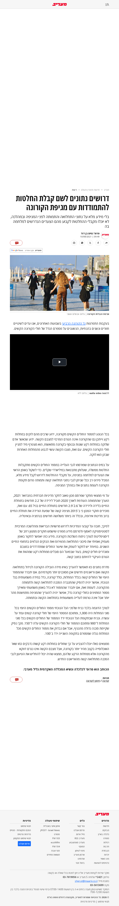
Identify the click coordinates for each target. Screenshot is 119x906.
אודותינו (81, 858)
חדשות (106, 826)
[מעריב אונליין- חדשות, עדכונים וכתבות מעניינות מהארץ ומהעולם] (59, 4)
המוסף (82, 846)
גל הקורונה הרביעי (74, 323)
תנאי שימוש (26, 826)
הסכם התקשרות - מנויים (20, 830)
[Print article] (74, 243)
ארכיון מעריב (79, 854)
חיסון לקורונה (93, 681)
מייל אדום (80, 834)
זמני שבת (55, 850)
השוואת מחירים (53, 854)
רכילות (106, 842)
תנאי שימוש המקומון (22, 838)
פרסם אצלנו (79, 830)
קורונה (105, 681)
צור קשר (81, 826)
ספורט (106, 838)
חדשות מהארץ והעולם (90, 189)
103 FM (56, 838)
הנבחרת (105, 850)
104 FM (56, 846)
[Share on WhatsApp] (82, 243)
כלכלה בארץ (103, 834)
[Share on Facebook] (98, 243)
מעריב (106, 189)
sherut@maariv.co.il (86, 881)
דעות (74, 189)
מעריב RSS (80, 838)
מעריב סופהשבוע (77, 842)
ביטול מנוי (80, 862)
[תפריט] (112, 5)
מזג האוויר (104, 858)
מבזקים (106, 830)
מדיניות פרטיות (24, 834)
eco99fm (55, 842)
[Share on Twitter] (90, 243)
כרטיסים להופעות (101, 862)
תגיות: (105, 678)
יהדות (106, 854)
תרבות (106, 846)
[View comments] (16, 243)
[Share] (106, 243)
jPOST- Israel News (50, 830)
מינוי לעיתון (80, 850)
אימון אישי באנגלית (51, 826)
